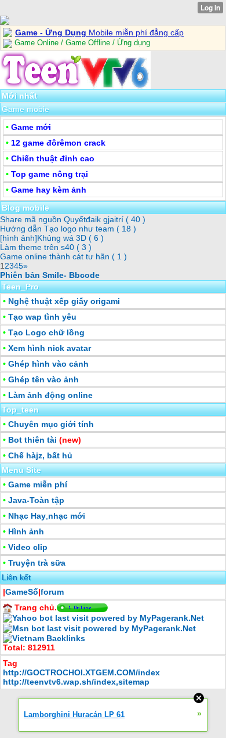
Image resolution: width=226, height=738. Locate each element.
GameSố (21, 591)
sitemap (134, 681)
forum (52, 591)
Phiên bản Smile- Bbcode (50, 275)
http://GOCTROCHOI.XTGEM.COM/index (81, 672)
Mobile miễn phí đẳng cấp (99, 32)
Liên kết (16, 577)
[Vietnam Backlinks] (44, 637)
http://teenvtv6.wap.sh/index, (60, 681)
